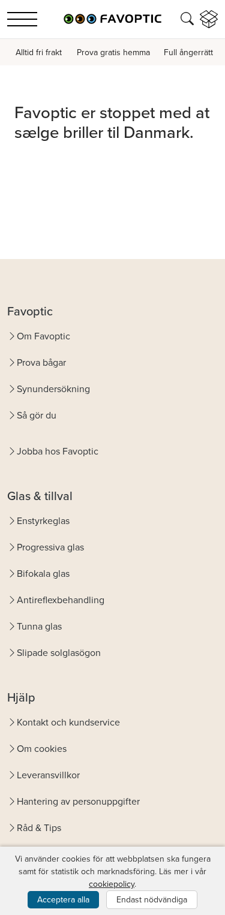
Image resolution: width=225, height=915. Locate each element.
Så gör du (36, 415)
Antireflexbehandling (60, 600)
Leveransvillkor (48, 775)
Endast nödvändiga (151, 899)
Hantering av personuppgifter (78, 801)
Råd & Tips (39, 828)
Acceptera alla (63, 899)
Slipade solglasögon (59, 653)
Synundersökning (53, 389)
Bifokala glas (43, 573)
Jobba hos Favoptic (57, 451)
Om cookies (42, 749)
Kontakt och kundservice (68, 722)
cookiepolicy (111, 884)
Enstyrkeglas (43, 521)
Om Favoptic (43, 336)
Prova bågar (41, 362)
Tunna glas (39, 626)
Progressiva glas (50, 547)
